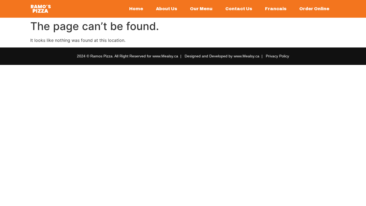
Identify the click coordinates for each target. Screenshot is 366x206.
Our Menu (201, 8)
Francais (275, 8)
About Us (166, 8)
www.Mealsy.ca (165, 56)
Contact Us (238, 8)
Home (136, 8)
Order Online (314, 8)
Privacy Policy (277, 56)
